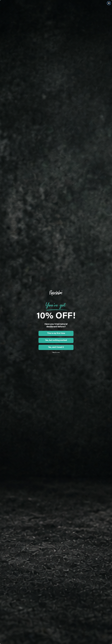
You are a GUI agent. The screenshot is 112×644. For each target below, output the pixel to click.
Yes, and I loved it (56, 347)
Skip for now (56, 352)
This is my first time (56, 333)
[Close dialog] (109, 3)
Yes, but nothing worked (56, 340)
